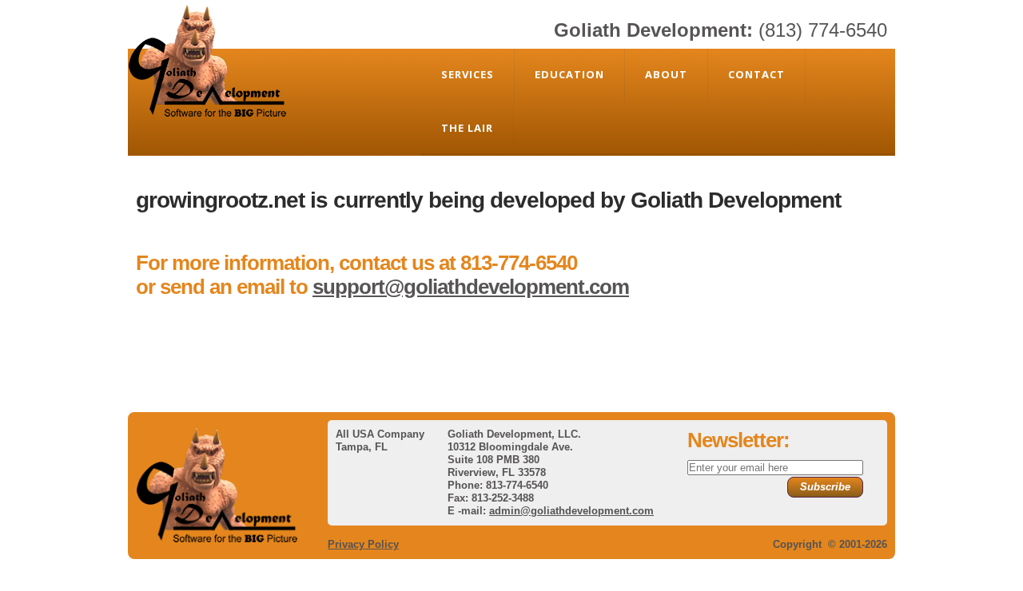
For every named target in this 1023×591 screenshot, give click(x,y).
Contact (756, 74)
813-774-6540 (518, 263)
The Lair (467, 128)
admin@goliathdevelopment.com (571, 511)
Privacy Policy (363, 544)
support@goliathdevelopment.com (470, 287)
